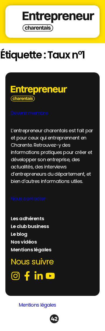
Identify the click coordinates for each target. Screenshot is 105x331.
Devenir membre (29, 113)
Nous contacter (28, 198)
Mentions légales (37, 304)
